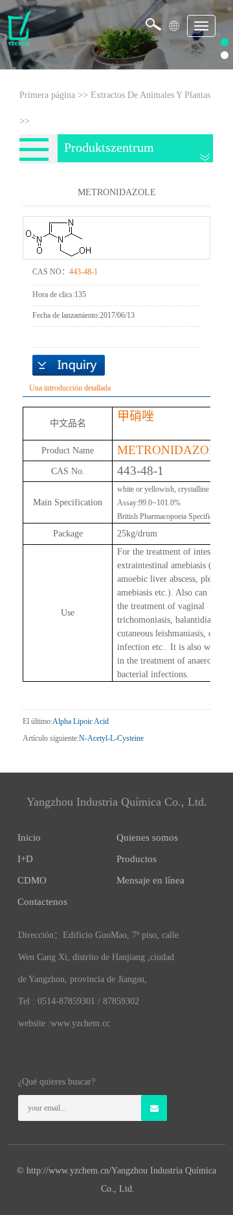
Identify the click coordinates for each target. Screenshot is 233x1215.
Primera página (47, 95)
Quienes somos (147, 837)
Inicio (29, 837)
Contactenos (42, 901)
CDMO (32, 880)
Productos (136, 859)
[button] (174, 21)
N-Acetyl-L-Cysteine (111, 738)
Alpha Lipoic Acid (80, 721)
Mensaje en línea (150, 880)
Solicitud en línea (68, 365)
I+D (25, 859)
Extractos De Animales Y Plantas (150, 95)
